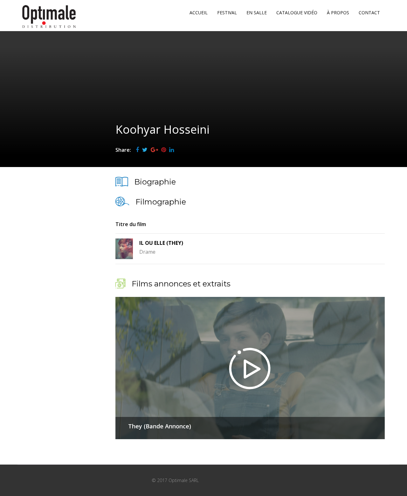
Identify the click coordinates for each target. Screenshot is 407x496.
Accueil (199, 13)
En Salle (256, 13)
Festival (227, 13)
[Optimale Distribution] (49, 16)
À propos (338, 13)
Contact (369, 13)
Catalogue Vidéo (296, 13)
